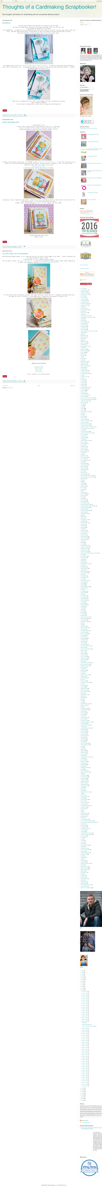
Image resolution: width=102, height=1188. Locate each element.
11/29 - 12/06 (85, 998)
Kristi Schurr (39, 369)
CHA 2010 (83, 381)
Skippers (83, 749)
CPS (82, 414)
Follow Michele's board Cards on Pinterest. (88, 128)
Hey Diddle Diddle (84, 545)
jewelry (82, 574)
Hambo (82, 528)
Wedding (83, 864)
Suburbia (83, 795)
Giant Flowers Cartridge (86, 510)
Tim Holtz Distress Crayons (86, 833)
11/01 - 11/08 (85, 1005)
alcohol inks (83, 308)
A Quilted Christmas (85, 303)
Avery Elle (83, 332)
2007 (82, 1100)
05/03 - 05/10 (85, 1056)
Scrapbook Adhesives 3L (86, 722)
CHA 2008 (83, 379)
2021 (82, 979)
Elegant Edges (84, 469)
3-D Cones (83, 297)
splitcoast (83, 766)
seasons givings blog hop (86, 728)
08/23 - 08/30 (85, 1028)
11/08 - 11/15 (85, 1003)
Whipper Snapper (84, 869)
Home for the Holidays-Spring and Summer (89, 553)
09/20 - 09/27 (85, 1015)
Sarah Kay (83, 711)
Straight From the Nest (85, 792)
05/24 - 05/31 (85, 1051)
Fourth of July (83, 499)
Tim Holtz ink (83, 836)
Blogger (65, 1185)
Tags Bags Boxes (84, 813)
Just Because (83, 582)
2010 (82, 1095)
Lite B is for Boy (84, 600)
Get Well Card (84, 509)
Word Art (82, 880)
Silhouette (83, 740)
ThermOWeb (83, 829)
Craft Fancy (83, 416)
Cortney (82, 410)
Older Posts (72, 385)
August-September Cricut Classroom (88, 331)
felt (81, 490)
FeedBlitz (87, 91)
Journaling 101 (84, 577)
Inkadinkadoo (84, 566)
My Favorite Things (85, 621)
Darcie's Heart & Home (85, 440)
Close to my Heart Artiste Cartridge (88, 399)
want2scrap (83, 860)
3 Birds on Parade (84, 292)
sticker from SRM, (41, 202)
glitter (82, 515)
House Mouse (84, 557)
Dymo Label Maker (85, 460)
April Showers (84, 324)
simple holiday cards (85, 744)
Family (82, 483)
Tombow (82, 837)
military (82, 609)
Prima (82, 679)
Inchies (82, 565)
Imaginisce (83, 562)
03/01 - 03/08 (85, 1072)
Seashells (83, 726)
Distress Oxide (84, 449)
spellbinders (83, 764)
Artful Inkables (84, 329)
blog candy (83, 352)
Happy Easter (84, 534)
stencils (82, 788)
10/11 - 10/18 (85, 1010)
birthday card (83, 349)
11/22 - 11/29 (85, 1000)
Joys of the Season (85, 580)
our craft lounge (84, 644)
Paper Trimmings (84, 658)
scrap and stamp (84, 717)
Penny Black (83, 667)
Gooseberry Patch (84, 519)
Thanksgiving (83, 827)
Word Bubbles (84, 881)
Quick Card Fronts (84, 691)
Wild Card (83, 871)
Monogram (83, 615)
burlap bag (83, 367)
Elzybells (83, 470)
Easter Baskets (84, 463)
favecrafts (83, 489)
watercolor (16, 116)
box (82, 356)
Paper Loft (83, 653)
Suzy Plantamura (84, 799)
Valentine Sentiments (85, 852)
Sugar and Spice (84, 796)
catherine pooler (84, 376)
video (82, 855)
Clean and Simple (84, 394)
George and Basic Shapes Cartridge (88, 505)
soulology (83, 758)
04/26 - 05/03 (85, 1058)
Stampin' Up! (83, 782)
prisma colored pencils (85, 682)
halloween (83, 527)
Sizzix (82, 746)
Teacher (82, 817)
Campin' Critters (84, 372)
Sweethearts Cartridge (85, 805)
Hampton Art (83, 530)
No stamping (83, 635)
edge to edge (83, 467)
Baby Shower (83, 335)
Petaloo (82, 668)
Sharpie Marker (84, 735)
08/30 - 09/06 (85, 1021)
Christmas (83, 390)
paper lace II (83, 652)
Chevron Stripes (84, 388)
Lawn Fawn (83, 592)
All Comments (84, 24)
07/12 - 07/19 (85, 1038)
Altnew (82, 314)
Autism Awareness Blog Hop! (93, 141)
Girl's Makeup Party (85, 513)
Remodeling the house (85, 703)
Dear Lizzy (83, 442)
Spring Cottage (84, 770)
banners (82, 338)
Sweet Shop (83, 804)
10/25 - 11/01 (85, 1007)
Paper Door (83, 647)
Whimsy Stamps (84, 868)
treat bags (83, 843)
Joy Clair (36, 259)
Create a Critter (84, 422)
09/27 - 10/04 (85, 1014)
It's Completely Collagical (84, 268)
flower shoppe (84, 493)
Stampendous (84, 779)
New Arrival (83, 629)
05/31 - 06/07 (85, 1049)
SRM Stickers (14, 247)
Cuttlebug (83, 439)
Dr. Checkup (83, 458)
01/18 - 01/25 (85, 1082)
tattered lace (83, 816)
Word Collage (84, 883)
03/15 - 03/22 (85, 1068)
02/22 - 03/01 (85, 1073)
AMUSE (82, 318)
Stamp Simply (84, 778)
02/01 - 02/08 (85, 1079)
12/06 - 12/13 (85, 996)
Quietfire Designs (84, 694)
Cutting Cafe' (83, 437)
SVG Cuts (83, 801)
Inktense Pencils (84, 568)
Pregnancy (83, 676)
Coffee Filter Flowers (85, 401)
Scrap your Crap (84, 720)
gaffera (56, 1185)
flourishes (83, 492)
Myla (82, 623)
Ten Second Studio (85, 819)
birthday (82, 347)
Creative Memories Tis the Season (88, 426)
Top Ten (82, 842)
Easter (82, 461)
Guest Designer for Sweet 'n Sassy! (94, 163)
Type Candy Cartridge (85, 849)
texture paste (83, 825)
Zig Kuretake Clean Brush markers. (49, 262)
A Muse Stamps (84, 302)
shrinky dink (83, 737)
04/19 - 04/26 (85, 1059)
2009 (82, 1096)
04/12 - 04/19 (85, 1061)
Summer (82, 798)
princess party (84, 680)
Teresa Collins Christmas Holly (87, 820)
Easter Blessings (84, 464)
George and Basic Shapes (86, 504)
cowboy (82, 413)
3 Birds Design (84, 291)
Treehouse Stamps (85, 845)
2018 (82, 984)
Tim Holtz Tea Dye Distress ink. (47, 162)
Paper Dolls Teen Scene (86, 645)
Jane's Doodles (8, 247)
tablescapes (83, 808)
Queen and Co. (84, 690)
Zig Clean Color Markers (22, 116)
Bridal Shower (84, 362)
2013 (82, 1089)
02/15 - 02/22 (85, 1075)
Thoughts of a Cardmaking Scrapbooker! (49, 7)
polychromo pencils (85, 674)
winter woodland (84, 878)
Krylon (82, 589)
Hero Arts (83, 544)
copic (82, 405)
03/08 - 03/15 (85, 1070)
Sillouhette (83, 741)
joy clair (82, 579)
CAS (82, 375)
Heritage (83, 542)
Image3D (83, 559)
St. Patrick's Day (84, 776)
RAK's (82, 700)
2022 (82, 977)
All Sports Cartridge (85, 309)
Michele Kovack (39, 367)
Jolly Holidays (84, 575)
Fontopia (83, 498)
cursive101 (83, 436)
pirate (82, 673)
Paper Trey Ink (84, 656)
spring (82, 769)
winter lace (83, 877)
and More (83, 320)
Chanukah (83, 385)
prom (82, 683)
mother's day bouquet (85, 617)
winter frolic (83, 875)
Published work (84, 688)
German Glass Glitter (85, 507)
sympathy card (84, 807)
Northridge (83, 639)
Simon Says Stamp (85, 743)
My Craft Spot (83, 620)
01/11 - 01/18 (85, 1084)
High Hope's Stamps (85, 547)
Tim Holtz (83, 831)
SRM (82, 773)
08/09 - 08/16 (85, 1031)
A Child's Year (84, 299)
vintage (12, 116)
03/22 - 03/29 (85, 1066)
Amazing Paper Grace (85, 315)
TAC (82, 810)
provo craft (83, 685)
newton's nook (84, 632)
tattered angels (84, 814)
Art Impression (84, 326)
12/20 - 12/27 (85, 993)
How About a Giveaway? (92, 156)
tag (81, 811)
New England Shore (85, 630)
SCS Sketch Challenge (85, 725)
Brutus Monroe (84, 364)
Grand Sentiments (84, 522)
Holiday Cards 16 (84, 550)
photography (83, 670)
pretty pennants (84, 677)
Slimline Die (83, 750)
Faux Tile (83, 487)
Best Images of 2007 (85, 346)
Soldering (83, 755)
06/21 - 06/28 (85, 1044)
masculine (83, 606)
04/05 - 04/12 (85, 1063)
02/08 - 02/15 (85, 1077)
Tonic (82, 839)
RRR (82, 706)
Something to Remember (86, 757)
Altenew (82, 311)
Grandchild (83, 524)
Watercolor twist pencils (86, 863)
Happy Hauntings (84, 536)
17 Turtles (83, 288)
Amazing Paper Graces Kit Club (87, 317)
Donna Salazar (84, 457)
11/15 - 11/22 (85, 1002)
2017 (82, 986)
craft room (83, 417)
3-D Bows (83, 296)
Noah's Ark (83, 636)
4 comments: (20, 246)
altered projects (84, 312)
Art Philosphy (83, 327)
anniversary (83, 323)
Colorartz (83, 404)
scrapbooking (84, 723)
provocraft (83, 687)
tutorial (82, 846)
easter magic (83, 466)
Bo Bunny (83, 355)
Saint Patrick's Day (85, 708)
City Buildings (84, 393)
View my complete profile (85, 1122)
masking (82, 607)
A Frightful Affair (84, 300)
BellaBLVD (83, 344)
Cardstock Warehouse (85, 373)
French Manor (84, 501)
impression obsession (85, 563)
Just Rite (83, 583)
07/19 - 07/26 (85, 1037)
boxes (82, 359)
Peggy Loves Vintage (85, 665)
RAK (82, 699)
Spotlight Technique (85, 767)
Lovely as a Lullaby (84, 264)
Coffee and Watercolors (10, 122)
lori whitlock (83, 603)
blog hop (83, 353)
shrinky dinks (83, 738)
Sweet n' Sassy (84, 802)
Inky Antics (83, 569)
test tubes (83, 823)
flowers (82, 496)
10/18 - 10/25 (85, 1008)
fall (81, 481)
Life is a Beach (84, 595)
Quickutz (83, 693)
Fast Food (83, 484)
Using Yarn (83, 851)
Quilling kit (83, 697)
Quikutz (82, 696)
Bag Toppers (83, 337)
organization (83, 641)
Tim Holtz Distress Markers (86, 834)
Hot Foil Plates (84, 556)
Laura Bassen (84, 591)
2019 (82, 983)
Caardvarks (83, 369)
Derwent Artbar (84, 443)
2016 (82, 988)
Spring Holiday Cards (85, 772)
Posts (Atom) (10, 387)
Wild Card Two (84, 872)
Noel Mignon (83, 638)
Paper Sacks (83, 655)
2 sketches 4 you (84, 290)
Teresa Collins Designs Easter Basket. (88, 822)
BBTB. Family (83, 341)
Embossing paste (84, 474)
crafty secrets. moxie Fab (86, 420)
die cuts (82, 445)
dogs (82, 454)
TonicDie (83, 840)
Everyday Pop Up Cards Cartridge (88, 477)
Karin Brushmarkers (85, 586)
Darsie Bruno (38, 371)
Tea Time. (55, 129)
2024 (82, 974)
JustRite (82, 585)
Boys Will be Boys (84, 361)
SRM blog (51, 126)
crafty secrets (8, 116)
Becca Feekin (84, 343)
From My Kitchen (84, 502)
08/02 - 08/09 (85, 1033)
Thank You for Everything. (25, 260)
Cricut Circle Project (85, 431)
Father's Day (83, 486)
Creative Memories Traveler (86, 428)
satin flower (83, 712)
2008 (82, 1098)
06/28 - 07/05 (85, 1042)
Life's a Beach (84, 597)
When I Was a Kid (84, 866)
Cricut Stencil (83, 434)
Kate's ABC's (83, 588)
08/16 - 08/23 (85, 1030)
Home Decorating (84, 551)
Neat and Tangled (84, 627)
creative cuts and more (85, 423)
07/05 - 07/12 (85, 1040)
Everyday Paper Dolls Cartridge (87, 475)
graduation (83, 521)
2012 (82, 1091)
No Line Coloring (84, 633)
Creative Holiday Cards (86, 425)
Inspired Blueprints (85, 571)
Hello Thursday (84, 539)
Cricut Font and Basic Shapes (87, 432)
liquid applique (84, 598)
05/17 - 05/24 (85, 1052)
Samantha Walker (84, 709)
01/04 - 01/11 (85, 1085)
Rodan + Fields (84, 705)
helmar (82, 540)
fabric (82, 480)
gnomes (82, 518)
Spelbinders (83, 763)
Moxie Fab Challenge (85, 618)
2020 (82, 981)
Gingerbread (83, 512)
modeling (83, 614)
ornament (83, 642)
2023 (82, 976)
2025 (82, 972)
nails (82, 624)
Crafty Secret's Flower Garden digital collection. (34, 65)
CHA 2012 (83, 382)
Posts (83, 22)
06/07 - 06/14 (85, 1047)
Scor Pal (82, 715)
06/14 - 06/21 (85, 1045)
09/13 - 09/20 (85, 1017)
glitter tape (83, 516)
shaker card (83, 732)
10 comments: (20, 114)
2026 (82, 970)
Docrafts (82, 452)
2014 (82, 1088)
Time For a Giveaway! (91, 199)
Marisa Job (39, 370)
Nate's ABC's (83, 626)
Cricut (82, 429)
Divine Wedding (84, 451)
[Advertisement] (87, 35)
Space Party (83, 760)
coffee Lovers (83, 402)
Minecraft (83, 610)
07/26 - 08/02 (85, 1035)
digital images (84, 446)
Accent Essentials (84, 305)
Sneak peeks (83, 752)
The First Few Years (85, 828)
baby (82, 334)
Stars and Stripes (84, 785)
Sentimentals (83, 729)
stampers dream (84, 781)
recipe (82, 702)
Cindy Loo (83, 391)
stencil (82, 787)
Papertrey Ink (83, 659)
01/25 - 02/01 (85, 1080)
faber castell (83, 478)
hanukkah (83, 533)
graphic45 (83, 525)
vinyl (82, 858)
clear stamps (83, 396)
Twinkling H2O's (84, 848)
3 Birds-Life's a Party (85, 294)
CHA (82, 378)
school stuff (83, 714)
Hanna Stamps (84, 531)
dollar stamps (83, 455)
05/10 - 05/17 (85, 1054)
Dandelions (6, 23)
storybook (83, 790)
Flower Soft (83, 495)
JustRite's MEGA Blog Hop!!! (92, 134)
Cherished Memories (85, 387)
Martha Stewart (84, 604)
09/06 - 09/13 (85, 1019)
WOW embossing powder (86, 884)
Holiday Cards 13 (84, 548)
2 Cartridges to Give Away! (92, 192)
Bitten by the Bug (84, 350)
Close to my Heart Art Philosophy (87, 397)
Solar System (83, 753)
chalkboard (83, 384)
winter (82, 874)
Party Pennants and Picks (86, 662)
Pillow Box (83, 671)
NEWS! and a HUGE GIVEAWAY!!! (94, 185)
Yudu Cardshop (84, 886)
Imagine (82, 560)
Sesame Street (84, 731)
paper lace (83, 650)
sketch (82, 747)
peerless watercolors (85, 664)
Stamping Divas (84, 784)
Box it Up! (83, 358)
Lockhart (83, 601)
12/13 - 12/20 (85, 995)
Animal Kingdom (84, 321)
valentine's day (84, 854)
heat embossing (84, 537)
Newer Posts (5, 385)
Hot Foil (82, 554)
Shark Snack (83, 734)
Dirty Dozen (83, 448)
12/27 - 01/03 (85, 991)
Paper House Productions (86, 649)
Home (39, 385)
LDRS (82, 594)
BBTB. (82, 340)
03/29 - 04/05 (85, 1065)
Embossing (83, 472)
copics (82, 408)
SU (81, 793)
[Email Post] (25, 114)
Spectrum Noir (84, 761)
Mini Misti (83, 612)
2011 (82, 1093)
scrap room (83, 718)
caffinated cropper (84, 370)
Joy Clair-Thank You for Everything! (15, 254)
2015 (82, 990)
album (82, 306)
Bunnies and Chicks (85, 366)
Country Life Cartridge (85, 411)
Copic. (82, 407)
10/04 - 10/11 (85, 1012)
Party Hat (83, 661)
